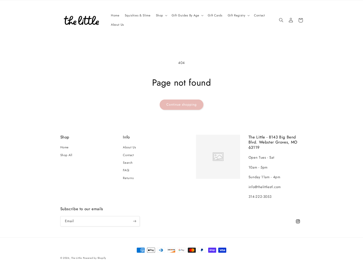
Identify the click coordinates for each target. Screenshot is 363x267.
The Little (76, 258)
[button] (161, 15)
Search (128, 162)
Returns (128, 178)
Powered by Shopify (94, 258)
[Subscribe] (134, 221)
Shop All (66, 155)
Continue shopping (181, 104)
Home (64, 147)
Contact (128, 155)
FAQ (126, 170)
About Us (129, 147)
